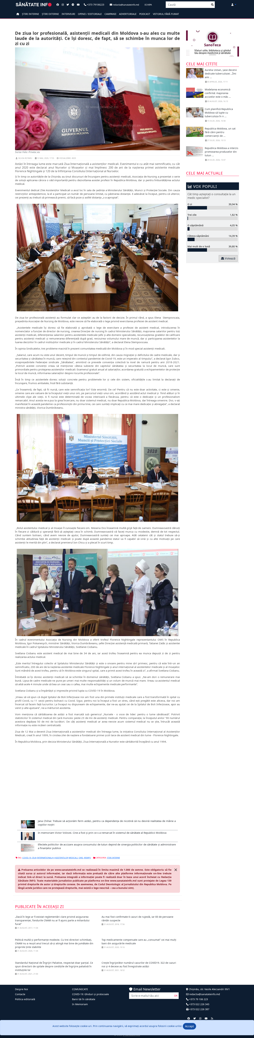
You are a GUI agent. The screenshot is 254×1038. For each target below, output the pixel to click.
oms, (81, 857)
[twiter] (194, 1018)
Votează (229, 258)
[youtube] (206, 1018)
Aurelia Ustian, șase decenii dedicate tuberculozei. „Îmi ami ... (221, 73)
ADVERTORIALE (128, 14)
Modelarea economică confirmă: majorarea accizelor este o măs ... (218, 93)
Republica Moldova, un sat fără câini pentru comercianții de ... (220, 132)
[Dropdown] (233, 4)
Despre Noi (21, 989)
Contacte (20, 994)
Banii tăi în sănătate (83, 999)
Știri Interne (113, 857)
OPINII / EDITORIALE (90, 14)
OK (176, 995)
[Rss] (212, 1018)
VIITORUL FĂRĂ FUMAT (166, 14)
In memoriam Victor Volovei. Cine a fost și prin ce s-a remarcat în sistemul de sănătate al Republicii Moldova (102, 832)
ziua (34, 857)
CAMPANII (110, 14)
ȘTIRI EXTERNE (50, 14)
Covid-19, (27, 857)
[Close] (176, 869)
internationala (45, 857)
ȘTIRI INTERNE (30, 14)
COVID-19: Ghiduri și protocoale (90, 994)
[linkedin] (200, 1018)
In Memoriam (80, 1004)
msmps (87, 857)
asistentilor (61, 857)
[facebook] (188, 1018)
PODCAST (144, 14)
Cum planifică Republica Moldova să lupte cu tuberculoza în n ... (219, 112)
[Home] (18, 14)
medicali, (73, 857)
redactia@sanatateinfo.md (204, 994)
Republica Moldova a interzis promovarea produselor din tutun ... (221, 151)
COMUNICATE (80, 989)
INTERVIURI (68, 14)
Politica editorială (25, 999)
